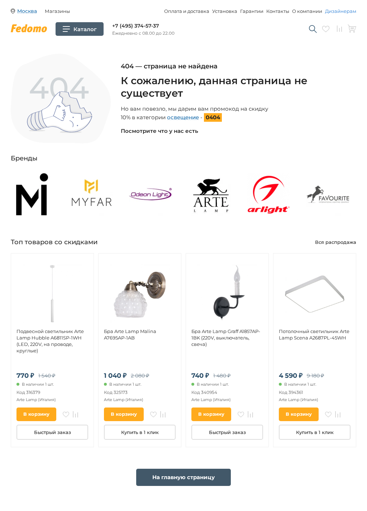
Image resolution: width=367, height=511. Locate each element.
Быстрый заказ (52, 432)
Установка (224, 11)
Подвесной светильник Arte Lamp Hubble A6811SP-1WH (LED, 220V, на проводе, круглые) (50, 340)
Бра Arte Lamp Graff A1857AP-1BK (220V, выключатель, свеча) (225, 337)
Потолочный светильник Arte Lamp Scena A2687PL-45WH (314, 334)
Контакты (277, 11)
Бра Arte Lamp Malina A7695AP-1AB (130, 334)
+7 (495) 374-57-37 (135, 26)
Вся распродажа (335, 242)
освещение (183, 117)
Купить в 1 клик (140, 432)
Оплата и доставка (186, 11)
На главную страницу (183, 477)
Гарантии (251, 11)
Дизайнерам (340, 11)
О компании (307, 11)
